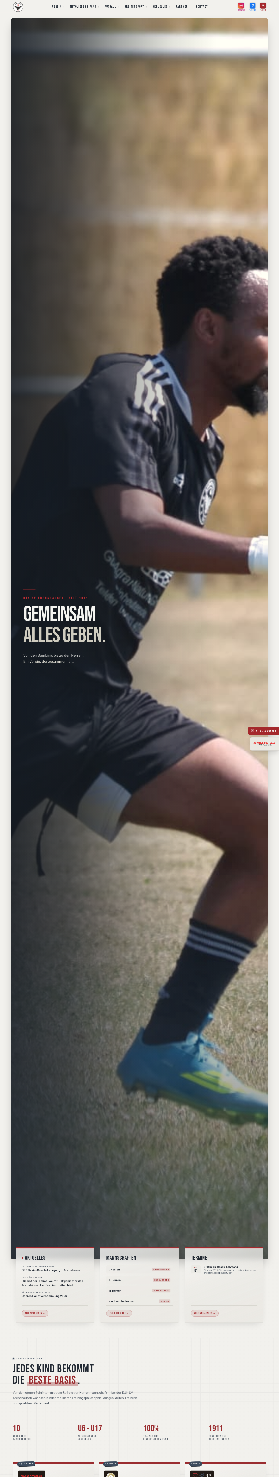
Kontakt (202, 7)
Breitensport (134, 7)
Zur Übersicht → (119, 1313)
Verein (56, 7)
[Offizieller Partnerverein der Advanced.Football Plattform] (264, 744)
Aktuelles (160, 7)
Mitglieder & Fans (83, 7)
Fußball (110, 7)
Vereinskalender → (204, 1313)
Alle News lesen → (35, 1313)
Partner (182, 7)
